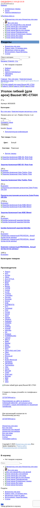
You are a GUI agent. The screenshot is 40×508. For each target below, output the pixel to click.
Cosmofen (8, 295)
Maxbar (7, 343)
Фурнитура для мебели (11, 431)
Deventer (8, 299)
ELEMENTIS (9, 304)
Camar (7, 290)
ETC (6, 306)
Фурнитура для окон (30, 19)
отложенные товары (13, 9)
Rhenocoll (8, 356)
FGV (6, 310)
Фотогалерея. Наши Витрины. (16, 52)
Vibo (6, 367)
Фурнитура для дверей (11, 429)
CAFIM (7, 288)
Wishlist (8, 75)
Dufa (6, 303)
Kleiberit (8, 334)
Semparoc (8, 361)
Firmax (7, 312)
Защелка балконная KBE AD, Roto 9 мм (17, 164)
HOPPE (8, 327)
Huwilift (7, 328)
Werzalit (8, 371)
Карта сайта (21, 446)
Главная (4, 79)
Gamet (7, 314)
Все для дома (20, 28)
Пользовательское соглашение (15, 448)
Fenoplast (8, 308)
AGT (6, 273)
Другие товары (10, 153)
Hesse (7, 325)
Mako (7, 341)
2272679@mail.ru (7, 3)
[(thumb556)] (17, 84)
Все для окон (12, 23)
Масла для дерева (22, 30)
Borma (7, 286)
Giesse (7, 317)
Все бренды (6, 435)
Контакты (19, 37)
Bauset (9, 128)
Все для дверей (25, 25)
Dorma (7, 301)
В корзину (5, 124)
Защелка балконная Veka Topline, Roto (16, 180)
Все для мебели (21, 26)
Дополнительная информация (16, 132)
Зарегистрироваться (13, 12)
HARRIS (8, 323)
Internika (8, 330)
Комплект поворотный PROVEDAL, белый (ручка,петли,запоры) (18, 248)
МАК (6, 378)
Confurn (8, 293)
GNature (8, 319)
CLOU (7, 292)
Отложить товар (7, 122)
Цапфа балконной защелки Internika (15, 228)
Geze (7, 316)
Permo (7, 354)
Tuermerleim (9, 365)
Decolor (8, 297)
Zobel (7, 372)
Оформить (9, 74)
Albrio (7, 277)
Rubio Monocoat (11, 360)
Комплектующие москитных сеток (24, 111)
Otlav (7, 352)
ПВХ (6, 380)
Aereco (7, 271)
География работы (9, 439)
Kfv (6, 332)
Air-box (7, 275)
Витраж (8, 376)
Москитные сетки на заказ (15, 50)
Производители (21, 32)
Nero (7, 349)
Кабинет (4, 5)
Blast (7, 282)
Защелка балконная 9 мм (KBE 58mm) (16, 212)
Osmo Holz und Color (13, 350)
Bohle (7, 284)
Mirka (7, 345)
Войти (7, 70)
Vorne (7, 369)
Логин (7, 11)
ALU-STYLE (9, 279)
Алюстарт (8, 374)
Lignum (7, 338)
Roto (6, 358)
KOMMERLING (10, 336)
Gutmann (8, 321)
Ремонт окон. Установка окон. (16, 48)
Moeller (7, 347)
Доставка (19, 36)
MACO (7, 339)
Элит (7, 382)
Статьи (7, 54)
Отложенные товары (23, 34)
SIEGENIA (9, 363)
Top (2, 504)
